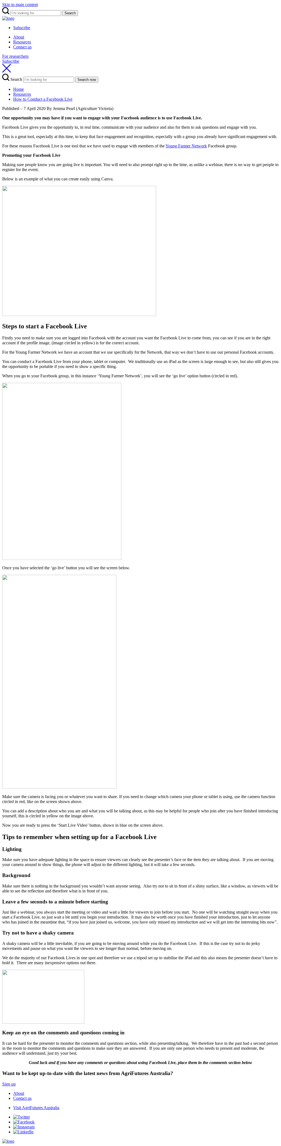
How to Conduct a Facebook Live (42, 99)
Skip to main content (20, 4)
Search (70, 13)
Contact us (22, 47)
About (18, 37)
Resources (22, 42)
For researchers (15, 56)
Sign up (9, 1084)
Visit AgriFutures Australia (36, 1107)
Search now (86, 80)
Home (18, 89)
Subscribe (21, 27)
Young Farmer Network (186, 146)
